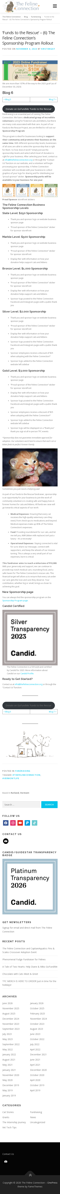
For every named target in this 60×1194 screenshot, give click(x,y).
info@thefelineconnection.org (18, 159)
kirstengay (48, 49)
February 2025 (37, 1013)
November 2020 (10, 1075)
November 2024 (38, 1018)
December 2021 (38, 1054)
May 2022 (7, 1049)
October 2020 (37, 1075)
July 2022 (34, 1044)
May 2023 (7, 1039)
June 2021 (35, 1059)
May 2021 (7, 1064)
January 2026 (37, 1003)
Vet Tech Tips (9, 1127)
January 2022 (9, 1054)
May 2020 (7, 1080)
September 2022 (11, 1044)
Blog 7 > (52, 99)
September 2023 (11, 1028)
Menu (54, 6)
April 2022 (35, 1049)
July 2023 (7, 1034)
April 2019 (35, 1090)
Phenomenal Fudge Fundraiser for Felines (24, 959)
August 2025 (8, 1013)
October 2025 (37, 1008)
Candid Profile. (27, 673)
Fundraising (22, 771)
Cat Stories (8, 1112)
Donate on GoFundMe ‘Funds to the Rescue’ (29, 108)
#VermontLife (10, 778)
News (33, 1117)
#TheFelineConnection (26, 775)
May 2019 (7, 1090)
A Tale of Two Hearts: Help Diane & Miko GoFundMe (29, 966)
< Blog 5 (7, 99)
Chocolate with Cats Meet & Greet (20, 973)
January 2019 (9, 1095)
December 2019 (10, 1085)
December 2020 (38, 1069)
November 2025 (10, 1008)
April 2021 (35, 1064)
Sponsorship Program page (15, 600)
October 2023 (37, 1023)
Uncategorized (37, 1122)
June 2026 (7, 1003)
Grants (5, 1117)
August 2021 (8, 1059)
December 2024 (10, 1018)
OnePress (52, 1182)
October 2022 (37, 1039)
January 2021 (9, 1069)
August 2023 (36, 1028)
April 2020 (35, 1080)
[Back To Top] (30, 1175)
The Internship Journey (14, 1122)
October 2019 (37, 1085)
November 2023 (10, 1023)
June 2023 (35, 1034)
